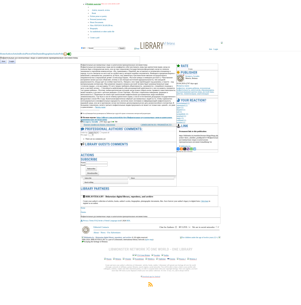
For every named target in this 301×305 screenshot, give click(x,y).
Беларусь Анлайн (90, 122)
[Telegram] (194, 149)
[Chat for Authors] (213, 43)
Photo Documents (96, 22)
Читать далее (100, 107)
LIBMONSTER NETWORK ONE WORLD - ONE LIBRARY (150, 249)
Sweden (157, 255)
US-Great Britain (143, 255)
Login (216, 49)
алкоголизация (203, 94)
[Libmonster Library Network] (219, 237)
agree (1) (180, 108)
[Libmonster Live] (211, 43)
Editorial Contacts (101, 227)
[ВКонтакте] (178, 149)
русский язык (208, 92)
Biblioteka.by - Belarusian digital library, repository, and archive (107, 237)
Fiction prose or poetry (98, 16)
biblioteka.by (186, 146)
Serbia (166, 255)
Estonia (172, 259)
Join (210, 49)
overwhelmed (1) (183, 103)
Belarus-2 (193, 259)
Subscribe (88, 178)
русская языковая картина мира (189, 92)
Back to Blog (89, 182)
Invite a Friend (103, 221)
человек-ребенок (192, 88)
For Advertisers (114, 232)
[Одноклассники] (181, 149)
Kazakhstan (139, 259)
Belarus (118, 259)
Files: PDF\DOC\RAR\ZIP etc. (101, 25)
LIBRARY (151, 45)
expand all (105, 133)
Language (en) (115, 221)
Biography (94, 28)
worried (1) (181, 122)
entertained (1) (182, 106)
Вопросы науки (183, 86)
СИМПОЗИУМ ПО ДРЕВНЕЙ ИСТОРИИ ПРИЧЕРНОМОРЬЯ (157, 125)
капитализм (195, 90)
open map (149, 240)
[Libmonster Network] (199, 237)
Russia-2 (182, 259)
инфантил (181, 88)
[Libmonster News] (217, 43)
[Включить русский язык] (222, 43)
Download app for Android (151, 276)
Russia (109, 259)
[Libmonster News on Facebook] (215, 43)
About (96, 232)
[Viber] (188, 149)
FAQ (96, 221)
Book (93, 13)
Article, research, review (100, 10)
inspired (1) (181, 110)
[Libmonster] (86, 233)
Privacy (86, 221)
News (103, 232)
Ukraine (128, 259)
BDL (129, 221)
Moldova (151, 259)
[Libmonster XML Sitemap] (150, 286)
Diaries (83, 212)
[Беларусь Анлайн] (180, 81)
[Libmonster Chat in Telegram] (176, 227)
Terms (91, 221)
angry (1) (180, 118)
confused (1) (181, 120)
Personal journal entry (98, 19)
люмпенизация (190, 94)
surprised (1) (181, 116)
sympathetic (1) (182, 114)
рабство (180, 94)
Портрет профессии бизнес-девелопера (99, 125)
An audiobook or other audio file (102, 32)
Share (133, 178)
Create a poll (94, 38)
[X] (184, 149)
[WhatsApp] (191, 149)
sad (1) (179, 112)
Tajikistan (162, 259)
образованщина (207, 90)
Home (83, 208)
